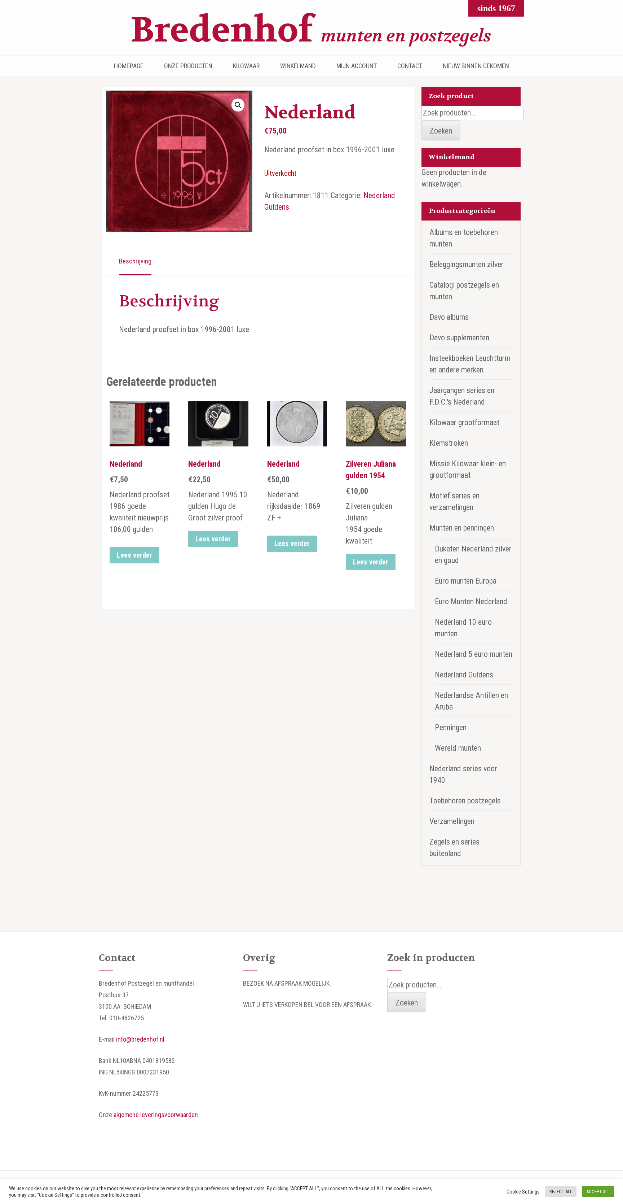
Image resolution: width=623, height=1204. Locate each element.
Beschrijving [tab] (135, 261)
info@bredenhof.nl (140, 1039)
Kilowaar (246, 66)
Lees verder (134, 555)
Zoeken (441, 130)
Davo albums (449, 317)
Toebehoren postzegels (465, 800)
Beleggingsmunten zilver (466, 264)
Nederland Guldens (464, 674)
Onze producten (188, 66)
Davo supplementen (459, 337)
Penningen (451, 727)
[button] (237, 105)
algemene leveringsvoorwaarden (156, 1114)
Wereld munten (458, 747)
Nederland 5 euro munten (473, 654)
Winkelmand (298, 66)
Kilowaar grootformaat (464, 422)
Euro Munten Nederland (471, 601)
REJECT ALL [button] (560, 1191)
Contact (409, 66)
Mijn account (356, 66)
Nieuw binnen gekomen (476, 66)
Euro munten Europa (465, 580)
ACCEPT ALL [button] (598, 1191)
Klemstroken (448, 443)
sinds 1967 (496, 8)
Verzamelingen (451, 821)
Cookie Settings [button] (523, 1191)
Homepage (128, 66)
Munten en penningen (461, 527)
